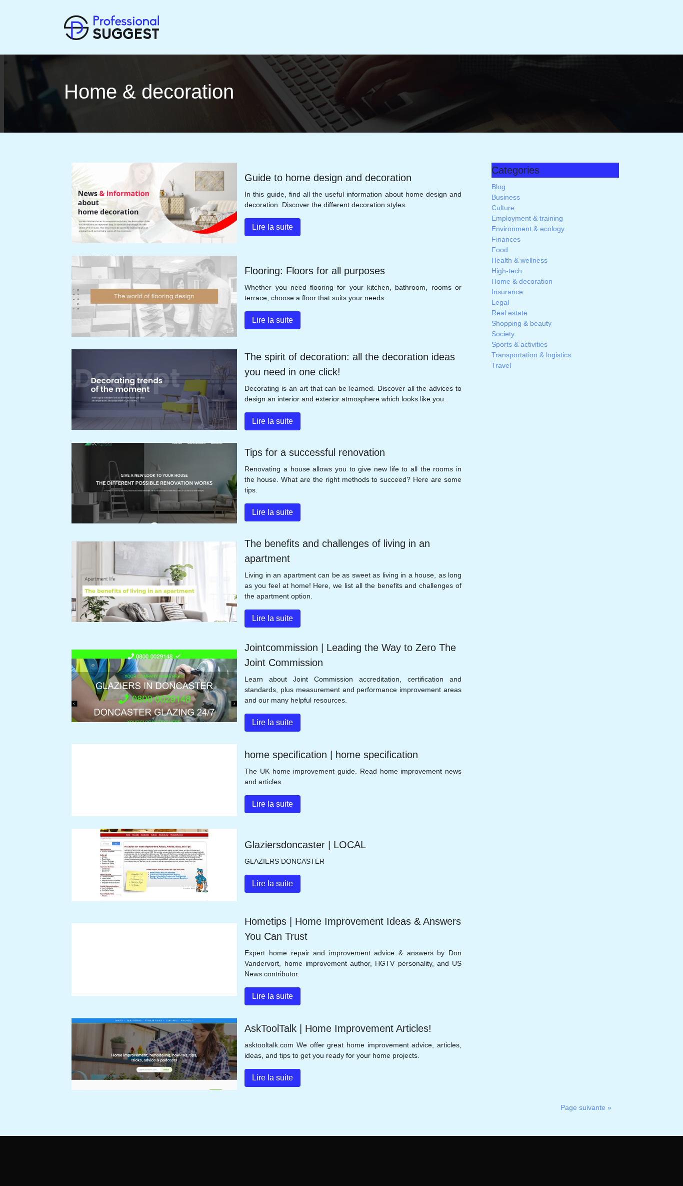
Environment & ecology (528, 229)
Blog (499, 187)
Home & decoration (522, 281)
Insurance (507, 292)
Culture (503, 208)
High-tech (507, 271)
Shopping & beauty (522, 323)
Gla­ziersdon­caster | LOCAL (305, 844)
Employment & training (527, 218)
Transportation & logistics (531, 355)
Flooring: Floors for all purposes (314, 270)
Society (503, 334)
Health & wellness (520, 260)
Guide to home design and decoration (328, 177)
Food (500, 250)
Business (506, 197)
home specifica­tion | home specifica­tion (331, 754)
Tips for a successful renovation (314, 452)
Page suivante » (586, 1107)
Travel (501, 365)
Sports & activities (520, 344)
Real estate (510, 313)
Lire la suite (272, 227)
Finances (506, 239)
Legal (500, 302)
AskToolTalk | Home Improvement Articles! (338, 1028)
